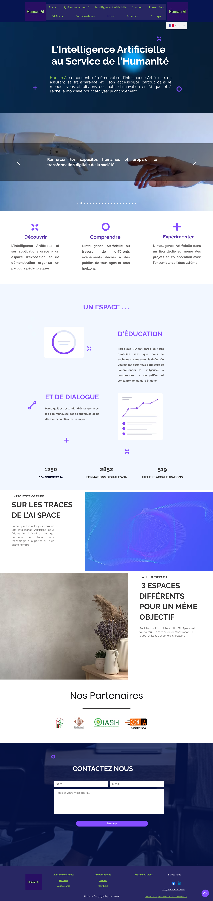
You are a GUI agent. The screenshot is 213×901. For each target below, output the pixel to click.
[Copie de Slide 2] (87, 203)
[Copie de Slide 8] (123, 203)
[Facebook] (174, 883)
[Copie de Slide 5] (105, 203)
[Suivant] (194, 162)
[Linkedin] (180, 883)
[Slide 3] (90, 203)
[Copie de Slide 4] (99, 203)
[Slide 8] (120, 203)
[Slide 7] (114, 203)
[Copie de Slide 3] (93, 203)
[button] (57, 16)
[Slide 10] (132, 203)
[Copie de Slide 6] (111, 203)
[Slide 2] (84, 203)
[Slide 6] (108, 203)
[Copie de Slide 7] (117, 203)
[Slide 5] (102, 203)
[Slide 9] (126, 203)
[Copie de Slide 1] (80, 203)
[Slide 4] (96, 203)
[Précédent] (18, 162)
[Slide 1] (77, 203)
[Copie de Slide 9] (129, 203)
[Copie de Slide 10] (135, 203)
